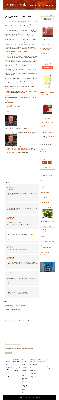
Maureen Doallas (10, 217)
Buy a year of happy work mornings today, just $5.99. (14, 97)
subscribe (28, 348)
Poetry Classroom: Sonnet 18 (45, 229)
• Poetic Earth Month (33, 364)
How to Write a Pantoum (44, 192)
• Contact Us (7, 376)
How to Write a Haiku (44, 187)
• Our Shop (40, 363)
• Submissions (15, 370)
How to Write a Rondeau (44, 195)
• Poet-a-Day (24, 372)
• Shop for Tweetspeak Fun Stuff (49, 371)
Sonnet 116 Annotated (44, 236)
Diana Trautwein (9, 257)
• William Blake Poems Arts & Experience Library (25, 387)
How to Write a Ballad (44, 180)
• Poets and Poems (25, 373)
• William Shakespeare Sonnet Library (25, 391)
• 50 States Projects (25, 375)
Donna (8, 289)
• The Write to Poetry (17, 371)
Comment (7, 323)
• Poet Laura (7, 369)
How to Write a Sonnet (44, 199)
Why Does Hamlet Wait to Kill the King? (47, 245)
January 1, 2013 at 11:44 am (10, 247)
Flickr (20, 91)
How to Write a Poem (50, 221)
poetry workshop (19, 73)
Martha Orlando (9, 204)
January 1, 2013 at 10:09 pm (10, 290)
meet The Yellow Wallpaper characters (46, 94)
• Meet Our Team (8, 366)
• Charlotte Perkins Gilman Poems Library (25, 378)
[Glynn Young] (11, 125)
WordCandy (35, 61)
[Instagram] (49, 162)
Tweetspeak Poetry (29, 5)
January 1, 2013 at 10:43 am (10, 218)
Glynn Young (26, 91)
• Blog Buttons (49, 366)
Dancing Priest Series (17, 133)
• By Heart (48, 368)
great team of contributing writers (21, 65)
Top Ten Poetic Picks (8, 62)
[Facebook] (43, 162)
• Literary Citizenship (8, 367)
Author (8, 111)
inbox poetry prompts (48, 220)
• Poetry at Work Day (33, 368)
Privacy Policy (38, 397)
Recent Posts (9, 112)
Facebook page (28, 62)
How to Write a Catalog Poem (45, 182)
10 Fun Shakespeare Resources (45, 247)
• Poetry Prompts (16, 368)
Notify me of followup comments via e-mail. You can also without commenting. (19, 349)
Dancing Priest (7, 92)
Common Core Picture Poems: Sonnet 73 (47, 231)
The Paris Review (43, 149)
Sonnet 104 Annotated (44, 234)
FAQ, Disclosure (33, 397)
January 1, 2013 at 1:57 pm (12, 232)
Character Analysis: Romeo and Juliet (46, 238)
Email (6, 338)
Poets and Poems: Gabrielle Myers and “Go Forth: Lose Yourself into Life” (19, 149)
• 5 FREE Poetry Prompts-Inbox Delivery (16, 363)
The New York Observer (44, 151)
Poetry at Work (19, 62)
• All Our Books (24, 361)
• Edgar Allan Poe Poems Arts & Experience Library (25, 382)
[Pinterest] (51, 162)
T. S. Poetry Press (8, 57)
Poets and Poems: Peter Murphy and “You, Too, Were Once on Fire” (18, 148)
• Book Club (24, 363)
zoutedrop (12, 91)
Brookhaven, (29, 132)
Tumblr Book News (43, 154)
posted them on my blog (32, 48)
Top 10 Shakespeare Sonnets (45, 252)
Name (6, 334)
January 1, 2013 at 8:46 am (10, 187)
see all (19, 146)
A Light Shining (22, 92)
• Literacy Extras (24, 367)
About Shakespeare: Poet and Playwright (47, 249)
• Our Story (7, 364)
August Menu (47, 49)
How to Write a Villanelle (44, 202)
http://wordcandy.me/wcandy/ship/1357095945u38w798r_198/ (17, 293)
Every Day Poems (29, 61)
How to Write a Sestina (44, 197)
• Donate (48, 365)
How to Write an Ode (43, 190)
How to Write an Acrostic (44, 178)
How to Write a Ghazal (44, 185)
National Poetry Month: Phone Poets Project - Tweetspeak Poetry (16, 305)
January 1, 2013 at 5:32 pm (10, 258)
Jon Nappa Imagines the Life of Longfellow (14, 152)
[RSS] (46, 162)
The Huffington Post (43, 146)
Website (6, 343)
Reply (8, 199)
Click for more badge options (10, 108)
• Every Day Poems (41, 361)
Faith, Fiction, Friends (29, 133)
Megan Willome (9, 272)
